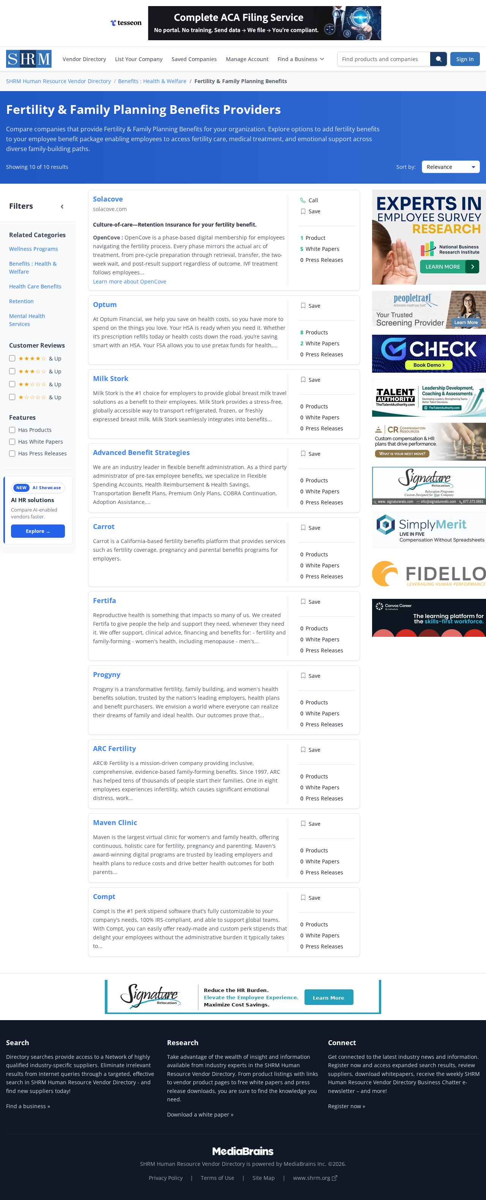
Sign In (465, 59)
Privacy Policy (166, 1177)
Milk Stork (110, 378)
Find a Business (297, 59)
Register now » (346, 1106)
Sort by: (406, 166)
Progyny (106, 674)
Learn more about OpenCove (129, 281)
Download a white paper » (200, 1114)
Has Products (35, 429)
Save (314, 211)
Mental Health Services (27, 320)
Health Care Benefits (35, 286)
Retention (21, 301)
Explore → (38, 531)
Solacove (108, 198)
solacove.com (110, 209)
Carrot (104, 526)
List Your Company (139, 59)
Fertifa (104, 600)
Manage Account (247, 59)
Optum (105, 304)
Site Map (263, 1177)
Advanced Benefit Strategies (141, 452)
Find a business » (28, 1106)
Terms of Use (217, 1177)
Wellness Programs (33, 248)
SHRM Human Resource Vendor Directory (58, 81)
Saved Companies (194, 59)
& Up (40, 358)
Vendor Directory (84, 59)
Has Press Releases (42, 453)
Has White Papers (40, 441)
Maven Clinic (115, 822)
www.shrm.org (312, 1177)
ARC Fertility (114, 748)
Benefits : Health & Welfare (152, 81)
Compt (104, 896)
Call (313, 200)
